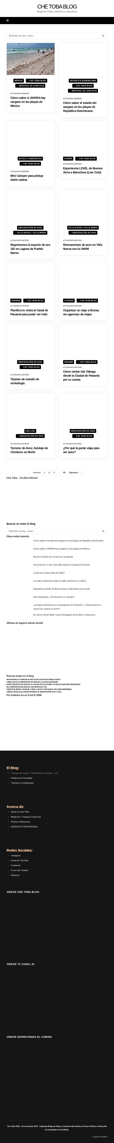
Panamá (16, 300)
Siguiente (73, 472)
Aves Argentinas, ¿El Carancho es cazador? (54, 597)
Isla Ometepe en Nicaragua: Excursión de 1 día (27, 687)
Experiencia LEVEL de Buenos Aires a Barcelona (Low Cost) (61, 589)
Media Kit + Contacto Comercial (26, 817)
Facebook (15, 865)
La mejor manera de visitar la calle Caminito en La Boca (59, 581)
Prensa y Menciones (20, 822)
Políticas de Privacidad (21, 778)
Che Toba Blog (38, 80)
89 (64, 472)
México (19, 80)
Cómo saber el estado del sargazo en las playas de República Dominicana (79, 106)
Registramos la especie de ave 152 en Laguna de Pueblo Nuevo (30, 248)
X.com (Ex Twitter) (19, 870)
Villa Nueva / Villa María (31, 232)
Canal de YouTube (19, 860)
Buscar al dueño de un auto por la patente (53, 557)
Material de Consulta (31, 85)
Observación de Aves (30, 227)
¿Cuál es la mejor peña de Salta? (49, 573)
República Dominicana (83, 80)
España (68, 158)
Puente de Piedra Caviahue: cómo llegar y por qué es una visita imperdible (39, 689)
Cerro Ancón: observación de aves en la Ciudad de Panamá (32, 682)
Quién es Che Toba (20, 812)
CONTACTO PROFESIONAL (24, 826)
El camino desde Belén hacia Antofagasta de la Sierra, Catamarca (64, 615)
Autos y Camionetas (30, 158)
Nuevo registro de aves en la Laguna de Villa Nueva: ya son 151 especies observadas (43, 684)
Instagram (15, 855)
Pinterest (15, 875)
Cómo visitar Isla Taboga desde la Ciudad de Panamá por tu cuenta (81, 375)
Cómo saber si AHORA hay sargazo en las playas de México (27, 101)
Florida (68, 300)
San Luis (30, 431)
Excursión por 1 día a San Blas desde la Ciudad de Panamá (61, 565)
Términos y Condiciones (22, 783)
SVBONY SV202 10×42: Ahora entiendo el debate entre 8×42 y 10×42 (34, 692)
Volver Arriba (99, 1137)
